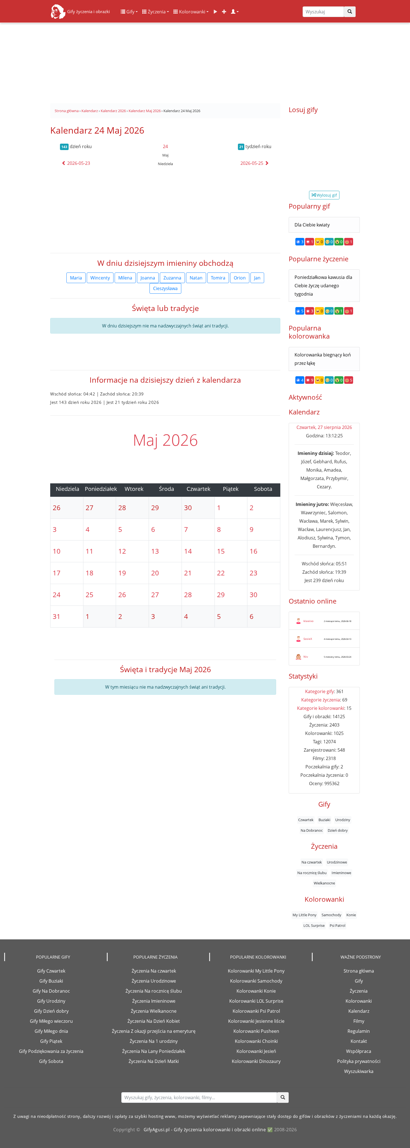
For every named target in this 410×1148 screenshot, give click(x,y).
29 (221, 594)
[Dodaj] (224, 11)
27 (155, 594)
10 (57, 551)
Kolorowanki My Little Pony (256, 971)
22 (221, 572)
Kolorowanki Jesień (256, 1051)
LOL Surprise (314, 925)
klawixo (308, 621)
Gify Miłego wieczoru (51, 1021)
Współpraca (358, 1051)
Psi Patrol (337, 925)
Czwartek (305, 820)
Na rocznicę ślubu (312, 872)
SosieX (307, 639)
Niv (305, 657)
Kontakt (359, 1041)
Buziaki (324, 820)
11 (89, 551)
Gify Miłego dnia (51, 1031)
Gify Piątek (51, 1041)
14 (188, 551)
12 (122, 551)
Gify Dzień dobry (51, 1011)
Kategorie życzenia (320, 700)
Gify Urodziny (51, 1001)
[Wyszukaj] (350, 11)
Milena (125, 278)
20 (155, 572)
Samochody (331, 915)
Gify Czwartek (51, 971)
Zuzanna (172, 278)
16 (253, 551)
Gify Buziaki (51, 981)
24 (165, 146)
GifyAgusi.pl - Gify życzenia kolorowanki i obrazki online (205, 1130)
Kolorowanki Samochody (256, 981)
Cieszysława (165, 288)
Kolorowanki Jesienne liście (256, 1021)
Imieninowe (341, 872)
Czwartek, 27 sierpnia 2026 (324, 427)
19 (122, 572)
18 (89, 572)
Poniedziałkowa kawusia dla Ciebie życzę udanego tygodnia (323, 285)
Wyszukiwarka (358, 1071)
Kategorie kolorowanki (320, 708)
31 (57, 616)
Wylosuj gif (326, 195)
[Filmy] (215, 11)
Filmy (358, 1021)
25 (89, 594)
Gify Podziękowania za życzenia (51, 1051)
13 (155, 551)
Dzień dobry (338, 830)
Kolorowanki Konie (256, 991)
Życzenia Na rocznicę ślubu (154, 991)
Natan (196, 278)
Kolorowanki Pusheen (256, 1031)
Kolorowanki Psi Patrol (256, 1011)
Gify (129, 12)
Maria (76, 278)
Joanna (148, 278)
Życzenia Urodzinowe (154, 981)
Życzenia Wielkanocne (154, 1011)
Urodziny (342, 820)
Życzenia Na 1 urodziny (154, 1041)
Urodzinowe (337, 862)
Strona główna (359, 971)
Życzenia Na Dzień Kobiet (153, 1021)
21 (188, 572)
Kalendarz (358, 1011)
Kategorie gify (319, 691)
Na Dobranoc (312, 830)
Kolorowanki (191, 12)
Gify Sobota (51, 1061)
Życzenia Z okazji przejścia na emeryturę (154, 1031)
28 (188, 594)
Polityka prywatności (358, 1061)
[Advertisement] (205, 61)
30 (253, 594)
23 (253, 572)
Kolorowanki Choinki (256, 1041)
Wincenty (100, 278)
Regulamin (359, 1031)
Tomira (218, 278)
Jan (257, 278)
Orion (240, 278)
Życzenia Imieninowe (153, 1001)
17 (57, 572)
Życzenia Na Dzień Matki (154, 1061)
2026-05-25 (252, 163)
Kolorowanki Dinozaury (256, 1061)
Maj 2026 (165, 439)
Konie (351, 915)
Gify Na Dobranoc (51, 991)
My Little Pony (305, 915)
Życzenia (156, 12)
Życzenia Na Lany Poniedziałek (153, 1051)
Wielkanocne (324, 883)
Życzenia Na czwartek (154, 971)
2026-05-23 (78, 163)
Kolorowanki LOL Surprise (256, 1001)
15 (221, 551)
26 (122, 594)
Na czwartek (312, 862)
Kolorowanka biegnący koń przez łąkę (323, 359)
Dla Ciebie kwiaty (312, 225)
